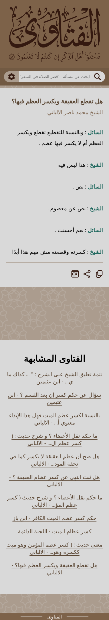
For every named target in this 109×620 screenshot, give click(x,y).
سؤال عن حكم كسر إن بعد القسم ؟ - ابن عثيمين (54, 398)
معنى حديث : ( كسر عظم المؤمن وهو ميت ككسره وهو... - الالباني (54, 548)
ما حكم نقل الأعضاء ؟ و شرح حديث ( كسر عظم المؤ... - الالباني (54, 501)
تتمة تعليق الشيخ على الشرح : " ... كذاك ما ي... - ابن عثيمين (54, 377)
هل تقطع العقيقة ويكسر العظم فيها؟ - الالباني (54, 568)
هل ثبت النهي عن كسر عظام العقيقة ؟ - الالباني (54, 480)
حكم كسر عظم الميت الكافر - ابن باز (55, 518)
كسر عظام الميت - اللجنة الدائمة (54, 531)
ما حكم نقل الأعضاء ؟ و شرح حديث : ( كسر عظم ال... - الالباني (54, 439)
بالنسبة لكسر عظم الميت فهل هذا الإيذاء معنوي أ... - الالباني (54, 419)
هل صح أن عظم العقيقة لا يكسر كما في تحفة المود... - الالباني (54, 460)
